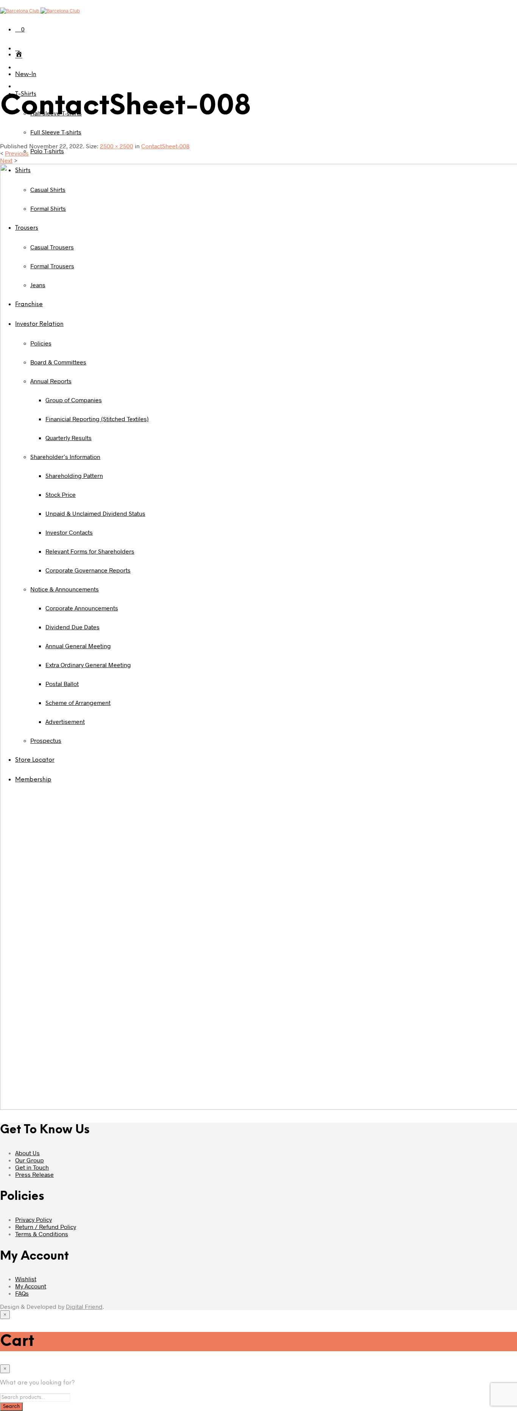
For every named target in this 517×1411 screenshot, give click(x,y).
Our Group (29, 1160)
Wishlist (25, 1278)
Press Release (34, 1174)
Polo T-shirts (47, 150)
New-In (25, 74)
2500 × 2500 (116, 145)
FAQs (22, 1293)
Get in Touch (32, 1167)
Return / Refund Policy (45, 1226)
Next (6, 160)
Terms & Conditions (41, 1233)
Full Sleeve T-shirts (55, 131)
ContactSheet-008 (165, 145)
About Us (27, 1152)
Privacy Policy (33, 1219)
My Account (30, 1286)
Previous (17, 153)
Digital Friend (84, 1306)
